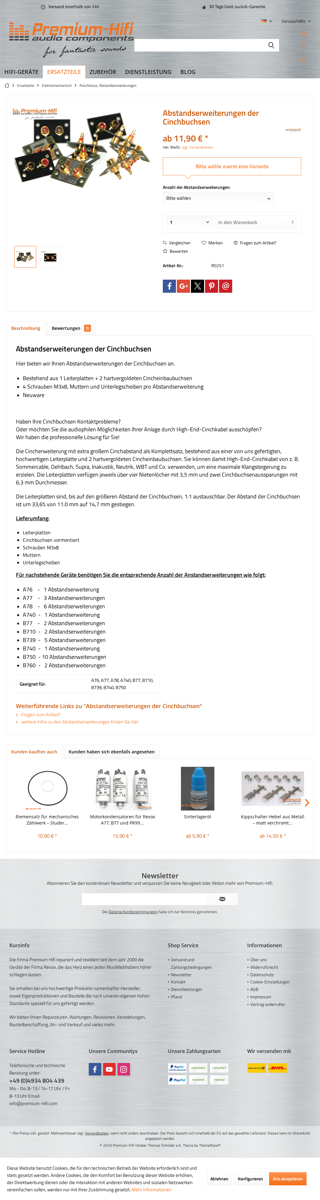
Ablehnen (219, 1178)
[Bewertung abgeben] (223, 130)
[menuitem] (294, 21)
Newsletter (181, 974)
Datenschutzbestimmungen (133, 912)
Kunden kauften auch (34, 752)
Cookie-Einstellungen (270, 981)
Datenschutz (262, 974)
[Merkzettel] (302, 45)
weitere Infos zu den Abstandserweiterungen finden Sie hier (79, 721)
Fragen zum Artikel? (257, 242)
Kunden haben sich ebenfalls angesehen (112, 752)
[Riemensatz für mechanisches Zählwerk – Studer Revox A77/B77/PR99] (47, 789)
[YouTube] (109, 1069)
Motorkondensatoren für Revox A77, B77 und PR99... (122, 820)
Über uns (258, 959)
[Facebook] (169, 286)
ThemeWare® (210, 1145)
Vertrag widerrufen (267, 1004)
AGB (254, 989)
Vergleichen (179, 242)
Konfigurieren (250, 1178)
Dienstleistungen (186, 989)
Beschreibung (25, 328)
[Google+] (183, 286)
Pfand (176, 996)
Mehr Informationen (152, 1189)
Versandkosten (96, 1133)
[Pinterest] (211, 286)
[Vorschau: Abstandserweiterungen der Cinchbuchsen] (25, 257)
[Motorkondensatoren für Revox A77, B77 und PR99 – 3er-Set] (123, 789)
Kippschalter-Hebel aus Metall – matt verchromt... (272, 820)
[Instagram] (124, 1069)
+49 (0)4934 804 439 (36, 1080)
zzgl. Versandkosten (197, 147)
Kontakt (178, 981)
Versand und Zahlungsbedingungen (191, 963)
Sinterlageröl (197, 817)
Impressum (260, 996)
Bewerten (178, 251)
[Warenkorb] (304, 33)
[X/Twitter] (197, 286)
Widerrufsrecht (264, 967)
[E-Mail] (225, 286)
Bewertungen (70, 328)
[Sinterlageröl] (198, 789)
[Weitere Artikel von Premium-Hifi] (293, 130)
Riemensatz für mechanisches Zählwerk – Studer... (47, 820)
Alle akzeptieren (288, 1178)
